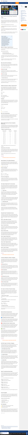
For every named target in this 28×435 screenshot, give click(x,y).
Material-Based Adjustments (5, 43)
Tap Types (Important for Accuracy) (5, 40)
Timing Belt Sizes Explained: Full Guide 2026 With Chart (8, 157)
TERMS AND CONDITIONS (24, 433)
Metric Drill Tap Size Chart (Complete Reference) (7, 39)
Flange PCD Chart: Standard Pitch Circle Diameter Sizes (23, 18)
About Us (11, 433)
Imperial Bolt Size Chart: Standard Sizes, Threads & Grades (24, 21)
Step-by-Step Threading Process (5, 41)
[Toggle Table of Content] (11, 36)
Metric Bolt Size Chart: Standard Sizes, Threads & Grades (24, 16)
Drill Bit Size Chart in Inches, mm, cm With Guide (6, 428)
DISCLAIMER (19, 433)
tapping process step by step (4, 427)
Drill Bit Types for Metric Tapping (5, 44)
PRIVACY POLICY (14, 433)
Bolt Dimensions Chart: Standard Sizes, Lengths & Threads (24, 14)
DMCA (17, 433)
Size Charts (3, 425)
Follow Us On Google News (23, 25)
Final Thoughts (3, 45)
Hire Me (9, 433)
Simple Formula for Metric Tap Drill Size (6, 38)
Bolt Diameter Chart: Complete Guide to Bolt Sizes (23, 11)
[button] (4, 3)
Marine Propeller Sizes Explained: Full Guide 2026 (8, 254)
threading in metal (9, 427)
